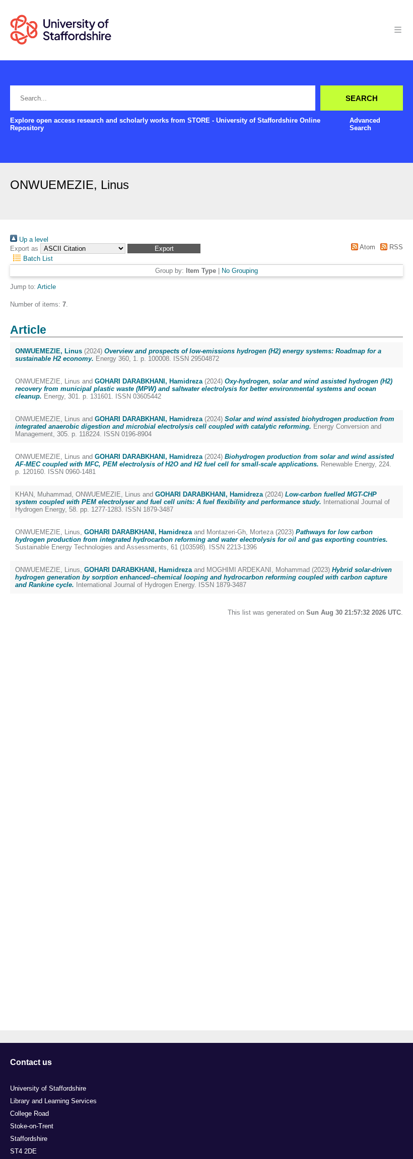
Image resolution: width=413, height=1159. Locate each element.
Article (46, 287)
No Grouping (240, 270)
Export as (24, 248)
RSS (395, 247)
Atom (366, 247)
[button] (163, 248)
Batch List (37, 258)
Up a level (32, 239)
